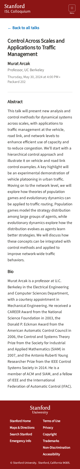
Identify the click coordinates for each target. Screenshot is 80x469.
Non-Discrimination (56, 447)
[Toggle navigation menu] (72, 8)
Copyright (50, 434)
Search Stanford (21, 434)
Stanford (14, 6)
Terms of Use (51, 421)
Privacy (48, 427)
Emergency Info (20, 441)
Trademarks (51, 441)
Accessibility (51, 454)
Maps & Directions (22, 427)
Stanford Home (20, 421)
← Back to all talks (23, 28)
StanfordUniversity (40, 410)
